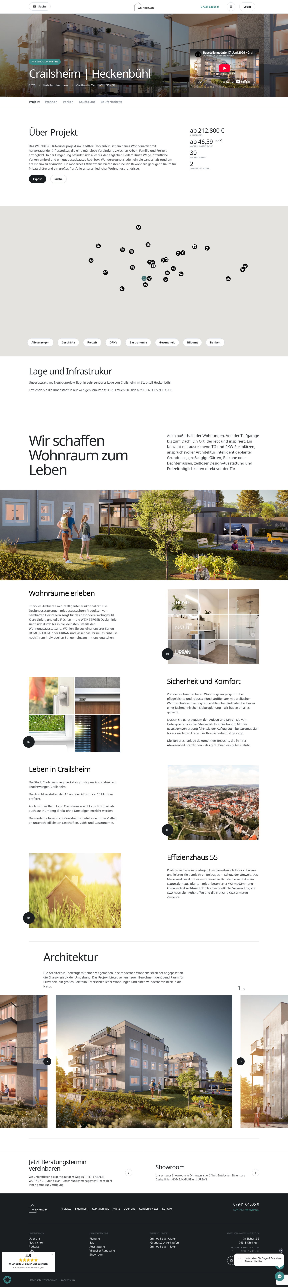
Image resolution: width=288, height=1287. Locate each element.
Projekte (66, 1208)
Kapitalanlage (100, 1208)
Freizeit (92, 342)
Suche (42, 6)
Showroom (97, 1254)
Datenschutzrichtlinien (43, 1280)
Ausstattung (97, 1246)
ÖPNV (113, 342)
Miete (116, 1208)
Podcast (34, 1246)
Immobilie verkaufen (163, 1238)
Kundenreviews (148, 1208)
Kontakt (167, 1208)
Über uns (129, 1208)
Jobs (31, 1250)
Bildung (192, 342)
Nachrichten (36, 1242)
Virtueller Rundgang (102, 1250)
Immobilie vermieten (163, 1246)
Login (247, 6)
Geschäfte (68, 342)
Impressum (67, 1280)
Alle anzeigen (40, 342)
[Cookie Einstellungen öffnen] (7, 1283)
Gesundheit (167, 342)
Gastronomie (138, 342)
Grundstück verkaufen (164, 1242)
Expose (37, 179)
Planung (95, 1238)
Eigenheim (81, 1208)
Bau (92, 1242)
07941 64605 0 (210, 7)
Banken (215, 342)
